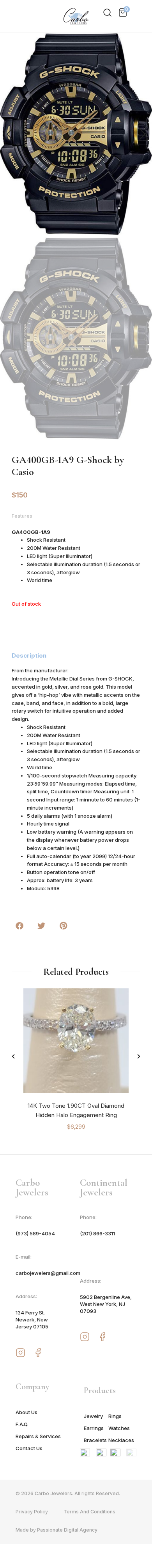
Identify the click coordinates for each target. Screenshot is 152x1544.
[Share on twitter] (41, 926)
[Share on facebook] (19, 926)
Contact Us (29, 1448)
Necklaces (120, 1440)
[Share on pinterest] (63, 926)
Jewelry (93, 1416)
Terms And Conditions (89, 1512)
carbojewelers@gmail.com (48, 1273)
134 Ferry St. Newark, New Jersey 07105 (32, 1319)
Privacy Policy (32, 1512)
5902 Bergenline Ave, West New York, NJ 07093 (106, 1304)
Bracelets (95, 1440)
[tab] (34, 656)
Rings (115, 1416)
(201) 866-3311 (97, 1233)
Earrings (94, 1428)
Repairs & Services (38, 1436)
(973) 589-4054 (35, 1233)
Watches (119, 1428)
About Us (26, 1412)
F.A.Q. (22, 1424)
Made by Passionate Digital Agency (56, 1530)
